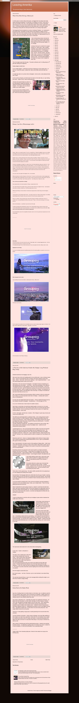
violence (61, 169)
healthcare (58, 164)
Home (32, 659)
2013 (56, 60)
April (57, 109)
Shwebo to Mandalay (59, 154)
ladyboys (65, 164)
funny (54, 164)
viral (63, 169)
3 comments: (21, 656)
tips (65, 135)
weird (57, 136)
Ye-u (65, 159)
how (62, 164)
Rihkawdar (58, 153)
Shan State (55, 128)
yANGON (55, 127)
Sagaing (57, 135)
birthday (63, 160)
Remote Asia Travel (62, 152)
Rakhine (65, 151)
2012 (56, 116)
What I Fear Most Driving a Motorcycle (23, 16)
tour (65, 124)
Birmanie (59, 127)
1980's (59, 136)
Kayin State (61, 133)
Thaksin (57, 157)
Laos (58, 146)
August (57, 68)
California (57, 139)
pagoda (58, 165)
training (58, 169)
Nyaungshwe (60, 134)
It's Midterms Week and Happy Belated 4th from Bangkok (60, 89)
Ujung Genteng (62, 158)
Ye (64, 159)
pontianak (54, 166)
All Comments (57, 179)
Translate (57, 199)
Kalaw (54, 133)
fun (59, 135)
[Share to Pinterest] (30, 119)
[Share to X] (28, 119)
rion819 (41, 690)
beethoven (57, 160)
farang (64, 163)
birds (61, 160)
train (56, 169)
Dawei (61, 139)
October (57, 65)
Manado (57, 129)
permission (62, 165)
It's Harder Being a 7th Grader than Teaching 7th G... (61, 99)
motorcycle (56, 123)
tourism (65, 125)
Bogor (54, 139)
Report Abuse (56, 173)
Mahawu (65, 146)
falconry (61, 163)
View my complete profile (58, 34)
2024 (56, 42)
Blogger (49, 690)
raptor (62, 166)
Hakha (60, 142)
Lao (56, 146)
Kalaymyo (58, 145)
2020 (56, 48)
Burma (55, 124)
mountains (63, 135)
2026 (56, 38)
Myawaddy (55, 148)
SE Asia (61, 153)
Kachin (54, 145)
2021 (56, 47)
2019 (56, 50)
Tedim (54, 157)
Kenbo (54, 146)
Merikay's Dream (58, 15)
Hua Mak (65, 142)
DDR (59, 139)
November (58, 63)
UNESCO (58, 158)
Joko (61, 27)
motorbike (61, 124)
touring (60, 125)
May (57, 107)
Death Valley (64, 139)
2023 (56, 43)
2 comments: (21, 362)
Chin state (63, 128)
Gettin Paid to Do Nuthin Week (21, 588)
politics (65, 165)
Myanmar (56, 121)
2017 (56, 53)
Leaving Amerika (22, 4)
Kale (61, 145)
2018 (56, 52)
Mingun (61, 147)
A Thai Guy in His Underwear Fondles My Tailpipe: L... (60, 78)
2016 (56, 55)
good (56, 164)
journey (59, 128)
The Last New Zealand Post (23, 676)
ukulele (54, 136)
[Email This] (26, 119)
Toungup (54, 158)
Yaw (62, 159)
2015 (56, 57)
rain (60, 166)
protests (58, 166)
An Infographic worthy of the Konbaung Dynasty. (27, 670)
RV (62, 151)
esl (57, 163)
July (57, 70)
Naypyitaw (61, 129)
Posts (56, 177)
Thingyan (61, 157)
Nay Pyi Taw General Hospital (61, 148)
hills (61, 164)
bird (59, 160)
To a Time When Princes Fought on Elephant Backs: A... (60, 102)
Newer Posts (15, 659)
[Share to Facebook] (29, 119)
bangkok (61, 130)
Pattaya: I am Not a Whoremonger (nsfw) (23, 124)
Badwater (64, 136)
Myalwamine (55, 134)
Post (57, 151)
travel (64, 123)
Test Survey (15, 665)
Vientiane (60, 159)
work (56, 170)
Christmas (62, 131)
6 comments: (21, 582)
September (58, 66)
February (57, 112)
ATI (56, 131)
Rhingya (54, 153)
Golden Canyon (55, 142)
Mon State (64, 147)
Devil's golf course (56, 140)
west (54, 170)
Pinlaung (58, 130)
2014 (56, 58)
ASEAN (62, 136)
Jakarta (65, 131)
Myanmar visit (63, 127)
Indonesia (55, 125)
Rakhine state (55, 152)
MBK (60, 146)
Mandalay (64, 133)
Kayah (57, 133)
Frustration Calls (61, 141)
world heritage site (59, 170)
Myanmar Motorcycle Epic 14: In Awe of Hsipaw (23, 681)
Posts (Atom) (20, 661)
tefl (53, 169)
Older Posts (48, 659)
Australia (58, 131)
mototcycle (55, 165)
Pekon (54, 151)
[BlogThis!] (27, 119)
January (57, 114)
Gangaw (65, 141)
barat (54, 160)
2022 (56, 45)
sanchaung (64, 166)
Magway (62, 146)
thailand (65, 130)
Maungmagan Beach (56, 147)
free (65, 163)
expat (59, 163)
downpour (54, 163)
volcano (65, 169)
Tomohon (65, 157)
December (58, 61)
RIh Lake (60, 151)
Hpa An (62, 142)
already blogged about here (42, 242)
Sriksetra (65, 154)
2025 (56, 40)
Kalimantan (64, 145)
